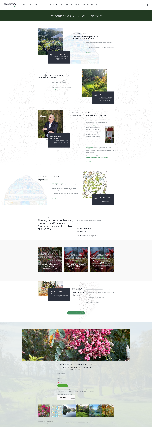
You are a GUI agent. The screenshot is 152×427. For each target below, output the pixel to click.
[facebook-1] (110, 422)
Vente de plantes (84, 228)
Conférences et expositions (87, 235)
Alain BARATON (92, 126)
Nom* (58, 376)
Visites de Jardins (84, 232)
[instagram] (113, 422)
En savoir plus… (55, 89)
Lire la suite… (88, 161)
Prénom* (59, 378)
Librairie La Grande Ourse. (92, 138)
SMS (58, 380)
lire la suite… (88, 52)
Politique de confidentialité (73, 389)
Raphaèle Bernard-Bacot (57, 183)
